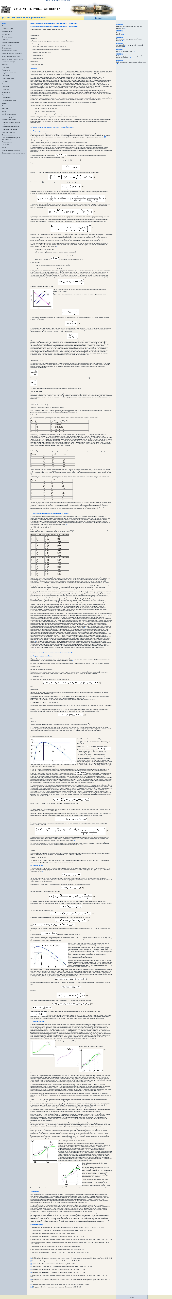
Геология (5, 39)
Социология (5, 86)
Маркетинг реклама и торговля (12, 53)
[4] (66, 524)
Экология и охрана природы (11, 150)
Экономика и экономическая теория (13, 153)
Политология (6, 70)
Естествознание (7, 48)
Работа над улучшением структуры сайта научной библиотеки (129, 56)
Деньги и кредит (7, 45)
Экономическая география (10, 126)
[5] (85, 627)
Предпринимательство (9, 73)
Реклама (4, 81)
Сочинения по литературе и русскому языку (11, 138)
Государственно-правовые (10, 42)
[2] (57, 246)
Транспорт (5, 144)
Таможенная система (9, 100)
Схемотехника (6, 97)
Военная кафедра (7, 37)
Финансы (5, 108)
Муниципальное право (9, 62)
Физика (4, 103)
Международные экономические (12, 59)
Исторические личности (9, 50)
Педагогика (5, 67)
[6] (35, 641)
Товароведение (7, 142)
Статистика (5, 89)
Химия (4, 111)
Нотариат (5, 64)
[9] (42, 871)
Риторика (5, 84)
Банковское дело (7, 28)
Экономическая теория (9, 129)
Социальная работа (8, 135)
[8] (74, 840)
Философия (5, 106)
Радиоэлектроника (8, 78)
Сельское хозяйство (8, 132)
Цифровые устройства (9, 117)
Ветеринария (6, 34)
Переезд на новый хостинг (125, 51)
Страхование (6, 92)
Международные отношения (11, 56)
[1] (105, 137)
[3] (88, 348)
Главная (4, 26)
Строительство (7, 95)
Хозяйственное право (9, 114)
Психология (5, 75)
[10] (77, 1030)
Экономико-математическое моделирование (11, 123)
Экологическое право (9, 119)
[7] (72, 660)
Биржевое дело (7, 31)
